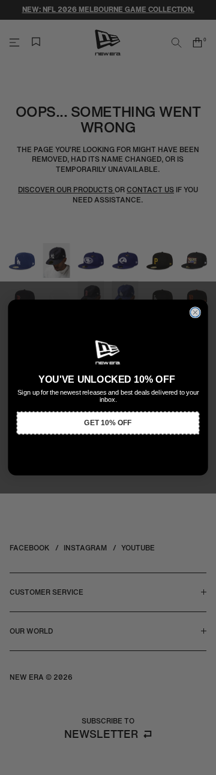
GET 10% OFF (107, 423)
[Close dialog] (195, 312)
